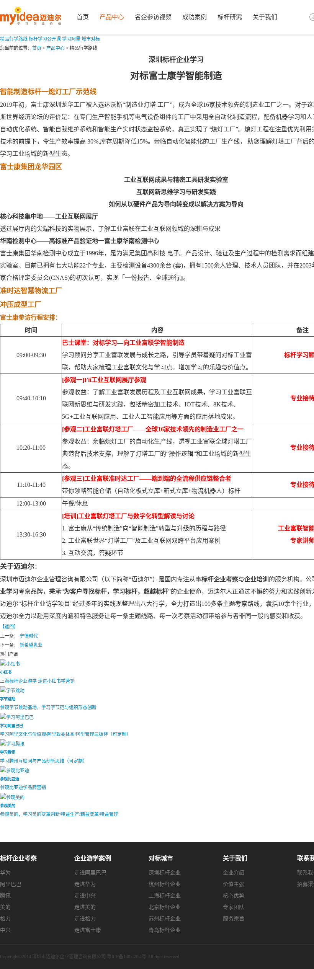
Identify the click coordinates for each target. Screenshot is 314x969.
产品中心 (112, 17)
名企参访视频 (153, 17)
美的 (5, 907)
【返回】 (9, 627)
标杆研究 (230, 17)
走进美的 (85, 907)
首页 (83, 17)
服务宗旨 (233, 919)
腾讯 (5, 896)
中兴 (5, 930)
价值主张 (233, 884)
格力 (5, 919)
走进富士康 (87, 930)
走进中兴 (85, 896)
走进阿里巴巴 (90, 873)
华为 (5, 873)
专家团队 (233, 907)
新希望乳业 (31, 645)
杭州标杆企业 (165, 884)
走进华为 (85, 884)
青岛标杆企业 (165, 930)
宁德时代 (29, 636)
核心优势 (233, 896)
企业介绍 (233, 873)
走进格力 (85, 919)
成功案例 (194, 17)
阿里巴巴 (10, 884)
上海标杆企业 (165, 896)
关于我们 (265, 17)
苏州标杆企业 (165, 919)
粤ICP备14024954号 (126, 956)
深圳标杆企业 (165, 873)
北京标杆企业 (165, 907)
